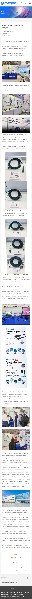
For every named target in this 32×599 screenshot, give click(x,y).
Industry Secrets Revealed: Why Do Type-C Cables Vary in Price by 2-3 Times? (17, 567)
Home (2, 20)
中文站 (29, 3)
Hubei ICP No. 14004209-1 (12, 594)
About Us (7, 20)
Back (17, 562)
